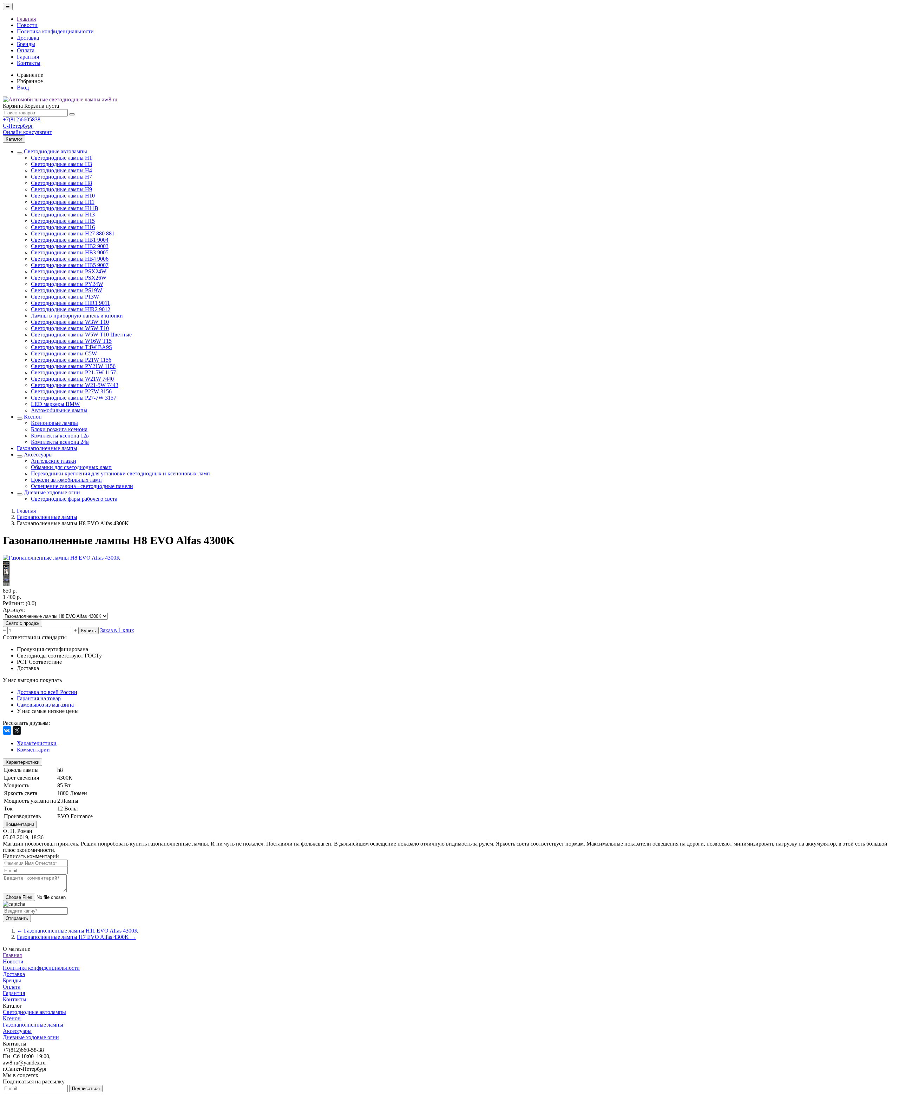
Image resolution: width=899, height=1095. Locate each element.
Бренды (26, 44)
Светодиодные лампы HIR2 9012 (70, 309)
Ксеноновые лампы (54, 423)
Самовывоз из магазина (45, 705)
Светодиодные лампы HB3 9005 (70, 252)
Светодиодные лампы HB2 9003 (70, 246)
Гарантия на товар (39, 698)
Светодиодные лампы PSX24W (68, 271)
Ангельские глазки (53, 461)
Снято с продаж (22, 623)
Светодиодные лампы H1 (61, 158)
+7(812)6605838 (21, 119)
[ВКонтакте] (7, 730)
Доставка (28, 38)
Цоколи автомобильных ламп (66, 480)
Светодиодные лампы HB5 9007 (70, 265)
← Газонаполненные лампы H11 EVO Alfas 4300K (77, 931)
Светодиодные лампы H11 (62, 202)
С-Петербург (18, 126)
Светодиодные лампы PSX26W (68, 278)
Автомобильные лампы (59, 410)
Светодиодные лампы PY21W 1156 (73, 366)
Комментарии (20, 824)
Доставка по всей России (47, 692)
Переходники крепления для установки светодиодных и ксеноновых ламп (120, 473)
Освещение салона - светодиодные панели (82, 486)
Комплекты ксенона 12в (60, 436)
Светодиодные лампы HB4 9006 (70, 259)
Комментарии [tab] (33, 750)
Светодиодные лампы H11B (64, 208)
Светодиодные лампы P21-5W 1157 (73, 372)
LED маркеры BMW (55, 404)
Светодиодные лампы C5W (64, 353)
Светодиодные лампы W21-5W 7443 (74, 385)
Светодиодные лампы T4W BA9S (71, 347)
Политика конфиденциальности (55, 31)
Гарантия (28, 57)
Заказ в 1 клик (117, 630)
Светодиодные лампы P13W (65, 297)
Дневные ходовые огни (52, 492)
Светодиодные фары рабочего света (74, 499)
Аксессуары (38, 455)
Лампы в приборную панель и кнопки (77, 316)
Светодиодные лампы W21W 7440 (72, 379)
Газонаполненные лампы (47, 448)
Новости (27, 25)
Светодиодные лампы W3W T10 (70, 322)
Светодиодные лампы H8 (61, 183)
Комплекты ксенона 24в (60, 442)
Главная (26, 19)
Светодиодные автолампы (55, 151)
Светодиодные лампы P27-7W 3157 (73, 398)
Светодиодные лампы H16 (63, 227)
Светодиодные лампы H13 (63, 215)
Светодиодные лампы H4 (61, 170)
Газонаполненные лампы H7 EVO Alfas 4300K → (76, 937)
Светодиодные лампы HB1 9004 (70, 240)
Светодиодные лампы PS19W (66, 290)
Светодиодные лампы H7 (61, 177)
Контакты (28, 63)
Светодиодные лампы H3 (61, 164)
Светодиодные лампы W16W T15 (71, 341)
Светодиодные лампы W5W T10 (70, 328)
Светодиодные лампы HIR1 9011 (70, 303)
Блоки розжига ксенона (59, 429)
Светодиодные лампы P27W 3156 (71, 391)
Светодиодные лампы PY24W (67, 284)
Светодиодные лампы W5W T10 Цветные (81, 335)
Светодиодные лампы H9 (61, 189)
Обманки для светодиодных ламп (71, 467)
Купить (88, 630)
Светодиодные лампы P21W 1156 (71, 360)
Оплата (25, 50)
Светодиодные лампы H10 (63, 196)
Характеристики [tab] (37, 743)
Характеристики (22, 762)
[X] (17, 730)
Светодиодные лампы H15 (63, 221)
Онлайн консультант (27, 132)
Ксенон (33, 417)
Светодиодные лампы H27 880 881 (72, 233)
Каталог (14, 139)
